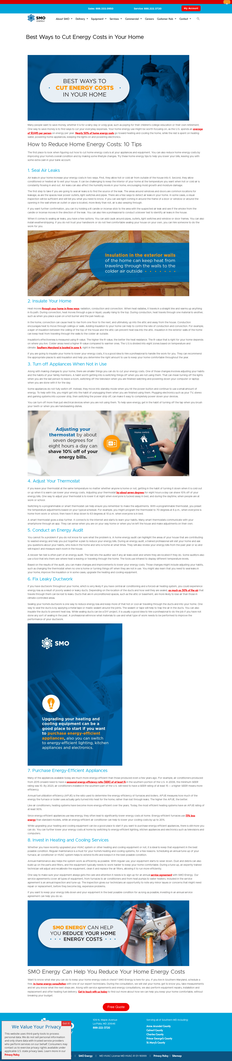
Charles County (155, 1034)
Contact (183, 18)
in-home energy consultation (49, 983)
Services (114, 18)
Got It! (66, 1023)
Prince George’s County (159, 1038)
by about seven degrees (130, 492)
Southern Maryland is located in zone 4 (59, 347)
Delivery (80, 18)
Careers (149, 18)
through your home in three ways (60, 308)
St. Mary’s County (155, 1042)
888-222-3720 (101, 1027)
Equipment (97, 18)
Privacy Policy (161, 1055)
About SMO (62, 18)
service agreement (161, 874)
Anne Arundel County (158, 1026)
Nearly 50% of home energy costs (94, 133)
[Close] (226, 2)
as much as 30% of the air (183, 590)
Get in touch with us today (92, 991)
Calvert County (154, 1030)
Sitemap (177, 1055)
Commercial (132, 18)
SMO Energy (86, 1055)
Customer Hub (165, 18)
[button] (198, 18)
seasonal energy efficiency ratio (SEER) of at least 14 (96, 782)
